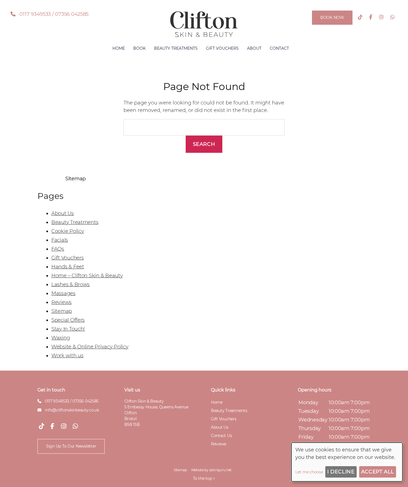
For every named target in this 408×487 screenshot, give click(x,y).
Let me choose (309, 471)
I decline (340, 472)
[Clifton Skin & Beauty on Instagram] (381, 17)
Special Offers (68, 320)
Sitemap (61, 311)
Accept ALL (377, 472)
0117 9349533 (35, 14)
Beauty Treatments (176, 48)
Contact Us (221, 435)
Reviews (61, 302)
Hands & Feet (67, 267)
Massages (63, 293)
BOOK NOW (332, 17)
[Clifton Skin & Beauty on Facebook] (370, 17)
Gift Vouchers (222, 48)
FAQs (57, 249)
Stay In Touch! (68, 329)
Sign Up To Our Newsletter (71, 446)
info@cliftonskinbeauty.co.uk (72, 410)
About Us (62, 213)
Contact (279, 48)
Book (139, 48)
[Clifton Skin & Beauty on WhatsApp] (392, 17)
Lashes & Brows (70, 284)
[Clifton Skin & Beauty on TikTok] (360, 17)
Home (118, 48)
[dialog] (346, 462)
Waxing (60, 338)
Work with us (67, 356)
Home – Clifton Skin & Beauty (87, 276)
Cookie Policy (67, 231)
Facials (59, 240)
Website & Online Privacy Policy (90, 347)
